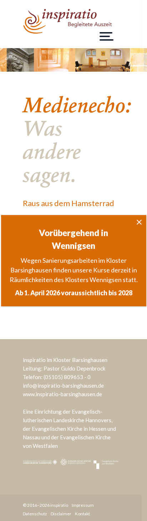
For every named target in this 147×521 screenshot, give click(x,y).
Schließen (139, 222)
